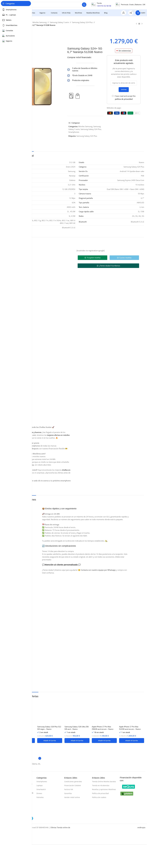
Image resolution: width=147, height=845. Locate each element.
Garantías (68, 793)
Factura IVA (68, 789)
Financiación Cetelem (72, 785)
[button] (49, 740)
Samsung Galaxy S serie (59, 22)
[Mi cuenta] (123, 12)
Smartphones (73, 132)
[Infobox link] (85, 69)
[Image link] (128, 786)
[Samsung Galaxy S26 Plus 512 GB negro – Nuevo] (49, 711)
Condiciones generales (73, 781)
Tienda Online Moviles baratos (104, 781)
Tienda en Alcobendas (100, 785)
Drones (39, 793)
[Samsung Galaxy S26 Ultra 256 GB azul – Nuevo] (76, 711)
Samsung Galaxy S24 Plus (82, 22)
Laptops (39, 785)
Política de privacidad (100, 793)
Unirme (123, 89)
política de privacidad (124, 99)
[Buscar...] (84, 4)
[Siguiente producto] (142, 23)
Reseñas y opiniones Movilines (104, 789)
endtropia (141, 827)
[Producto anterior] (136, 23)
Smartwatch (41, 789)
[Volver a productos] (139, 23)
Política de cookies (99, 797)
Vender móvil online (72, 797)
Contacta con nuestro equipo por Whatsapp (98, 570)
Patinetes (40, 797)
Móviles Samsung (40, 22)
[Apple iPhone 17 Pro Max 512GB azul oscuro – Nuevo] (131, 711)
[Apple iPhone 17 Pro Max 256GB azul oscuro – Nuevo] (104, 711)
